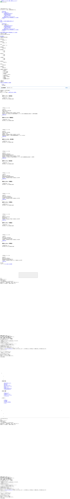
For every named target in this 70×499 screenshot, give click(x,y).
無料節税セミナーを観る (14, 17)
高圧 (4, 55)
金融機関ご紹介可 (6, 78)
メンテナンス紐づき (6, 74)
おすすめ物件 (5, 72)
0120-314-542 (2, 34)
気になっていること (4, 347)
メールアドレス (3, 343)
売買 (4, 58)
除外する (5, 62)
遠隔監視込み (5, 75)
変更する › (67, 87)
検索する (2, 81)
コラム (3, 18)
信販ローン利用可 (6, 76)
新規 (4, 51)
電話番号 (2, 345)
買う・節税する (5, 12)
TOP (3, 84)
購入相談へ (2, 36)
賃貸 (4, 59)
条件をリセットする (4, 37)
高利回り (4, 70)
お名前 (2, 341)
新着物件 (4, 73)
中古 (4, 50)
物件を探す (4, 11)
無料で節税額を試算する (4, 32)
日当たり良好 (5, 71)
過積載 (4, 77)
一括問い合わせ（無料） (12, 92)
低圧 (4, 54)
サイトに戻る (2, 356)
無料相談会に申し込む (6, 17)
